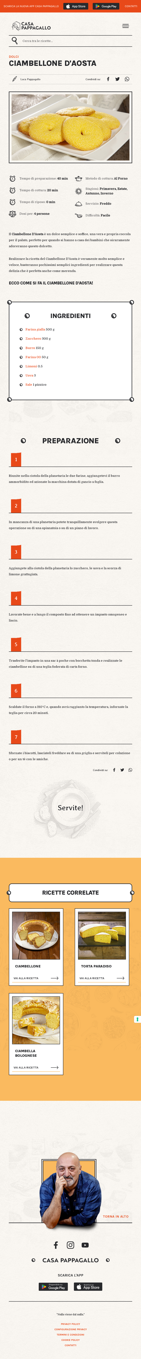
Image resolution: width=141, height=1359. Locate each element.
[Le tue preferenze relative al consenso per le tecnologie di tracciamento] (137, 1019)
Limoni (31, 366)
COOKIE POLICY (70, 1340)
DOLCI (14, 57)
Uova (29, 375)
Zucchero (33, 338)
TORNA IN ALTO (116, 1216)
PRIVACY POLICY (70, 1324)
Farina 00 (33, 357)
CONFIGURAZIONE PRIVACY (70, 1329)
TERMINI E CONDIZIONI (70, 1334)
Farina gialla (35, 329)
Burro (30, 348)
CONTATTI (131, 6)
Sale (29, 384)
